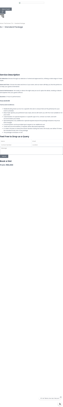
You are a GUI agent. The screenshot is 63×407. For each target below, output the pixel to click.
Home (1, 23)
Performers (7, 23)
